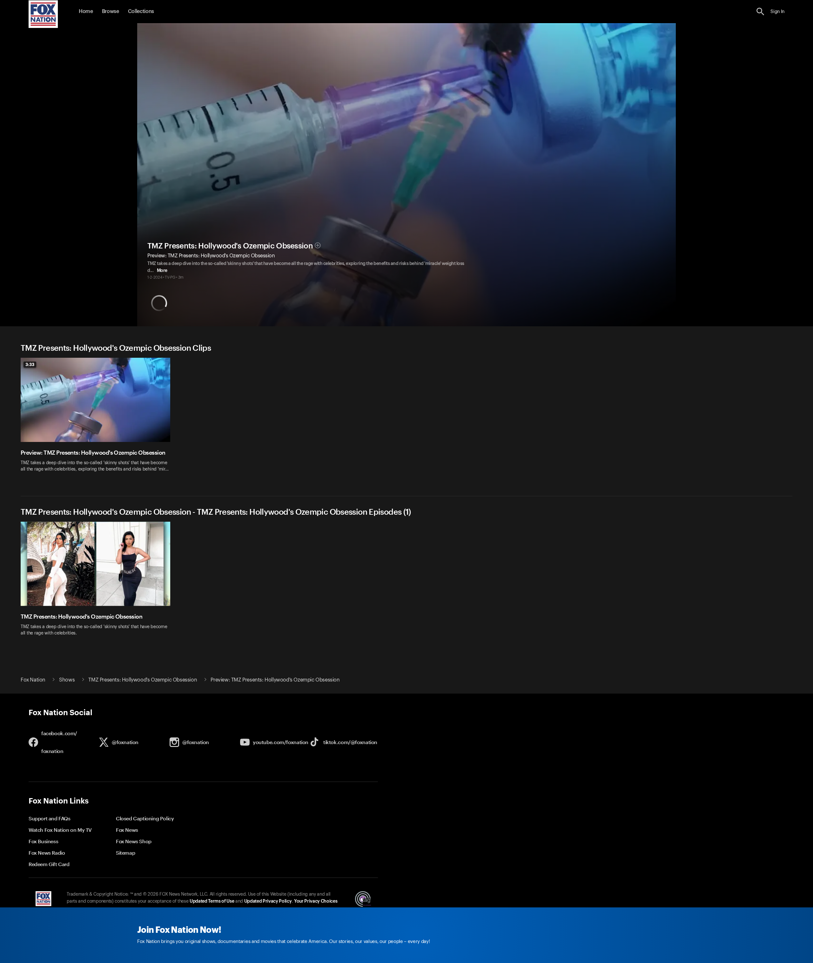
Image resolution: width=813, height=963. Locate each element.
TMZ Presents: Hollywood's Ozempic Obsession (230, 246)
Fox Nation (33, 679)
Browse (110, 11)
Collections (141, 11)
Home (86, 11)
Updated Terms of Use (212, 901)
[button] (760, 11)
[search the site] (760, 11)
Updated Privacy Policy (268, 901)
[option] (98, 419)
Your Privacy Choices (315, 901)
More (162, 270)
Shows (67, 679)
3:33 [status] (29, 364)
